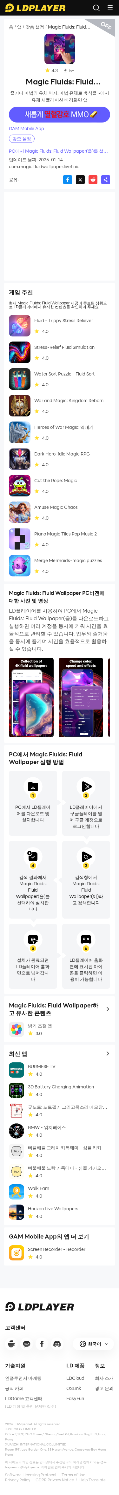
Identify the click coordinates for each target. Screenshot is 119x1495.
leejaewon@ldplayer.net (23, 1467)
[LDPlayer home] (35, 7)
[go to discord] (57, 1344)
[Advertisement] (59, 236)
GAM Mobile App (26, 128)
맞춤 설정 (34, 27)
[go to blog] (42, 1344)
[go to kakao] (26, 1344)
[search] (96, 7)
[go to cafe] (11, 1344)
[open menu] (110, 7)
